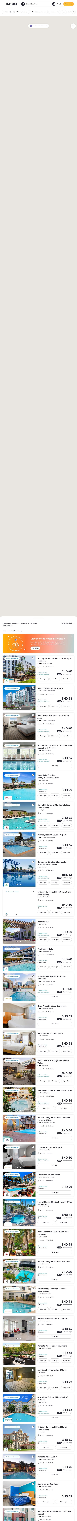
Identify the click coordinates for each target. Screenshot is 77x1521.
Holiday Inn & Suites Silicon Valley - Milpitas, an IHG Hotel (38, 873)
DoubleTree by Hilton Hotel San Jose (38, 1271)
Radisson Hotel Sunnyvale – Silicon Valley (38, 1071)
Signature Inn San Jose (38, 1493)
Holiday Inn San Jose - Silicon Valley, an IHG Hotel (38, 669)
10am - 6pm (66, 736)
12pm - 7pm (55, 967)
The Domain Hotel (38, 958)
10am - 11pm (54, 706)
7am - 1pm (43, 1309)
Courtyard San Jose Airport (38, 1156)
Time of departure (37, 12)
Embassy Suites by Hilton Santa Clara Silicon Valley (38, 902)
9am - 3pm (43, 706)
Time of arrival (20, 12)
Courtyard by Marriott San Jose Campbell (38, 987)
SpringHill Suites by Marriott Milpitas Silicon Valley (38, 816)
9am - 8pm (66, 679)
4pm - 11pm (66, 795)
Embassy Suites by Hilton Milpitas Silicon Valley (38, 1438)
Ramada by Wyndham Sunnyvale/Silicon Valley (38, 786)
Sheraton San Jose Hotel (38, 1184)
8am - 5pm (55, 1165)
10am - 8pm (66, 825)
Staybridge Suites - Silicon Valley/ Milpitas (38, 1408)
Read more (35, 648)
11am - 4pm (66, 939)
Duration (53, 12)
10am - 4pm (43, 912)
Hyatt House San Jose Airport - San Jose (38, 726)
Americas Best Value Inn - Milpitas (38, 1379)
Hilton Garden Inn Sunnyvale (38, 1042)
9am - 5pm (55, 679)
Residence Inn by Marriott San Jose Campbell (38, 1242)
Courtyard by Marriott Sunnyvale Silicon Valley (38, 1299)
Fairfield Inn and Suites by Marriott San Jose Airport (38, 1212)
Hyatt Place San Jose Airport (38, 697)
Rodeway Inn (38, 931)
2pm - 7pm (64, 1108)
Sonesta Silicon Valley (38, 1466)
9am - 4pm (55, 1051)
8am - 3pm (43, 736)
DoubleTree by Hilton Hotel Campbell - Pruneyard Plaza (38, 1128)
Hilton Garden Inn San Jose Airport (38, 1328)
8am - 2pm (43, 795)
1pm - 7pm (66, 706)
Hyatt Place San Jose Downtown (38, 1015)
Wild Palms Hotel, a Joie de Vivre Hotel (38, 1099)
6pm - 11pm (66, 1360)
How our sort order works (11, 631)
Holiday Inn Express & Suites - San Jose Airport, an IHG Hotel (38, 756)
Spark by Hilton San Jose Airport (38, 844)
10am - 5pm (55, 825)
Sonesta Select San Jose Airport (38, 1354)
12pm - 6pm (66, 1051)
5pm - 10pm (63, 1447)
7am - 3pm (43, 679)
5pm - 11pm (66, 852)
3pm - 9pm (67, 912)
